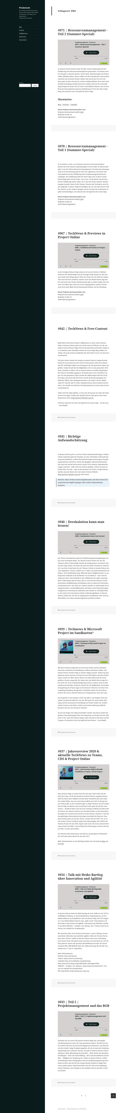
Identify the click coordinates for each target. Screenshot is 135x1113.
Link (81, 112)
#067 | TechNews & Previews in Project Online (81, 235)
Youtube (21, 30)
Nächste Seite (113, 1095)
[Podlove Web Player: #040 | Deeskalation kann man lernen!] (83, 542)
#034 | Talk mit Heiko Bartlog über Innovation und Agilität (80, 876)
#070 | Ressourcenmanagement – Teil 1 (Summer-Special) (83, 148)
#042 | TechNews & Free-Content (82, 328)
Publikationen (23, 33)
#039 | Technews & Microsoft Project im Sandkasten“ (80, 631)
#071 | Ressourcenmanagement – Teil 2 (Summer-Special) (83, 32)
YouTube (65, 105)
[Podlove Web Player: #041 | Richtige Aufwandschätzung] (83, 448)
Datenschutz (23, 40)
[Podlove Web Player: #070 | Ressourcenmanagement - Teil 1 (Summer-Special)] (83, 158)
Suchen (21, 83)
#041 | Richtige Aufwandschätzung (72, 438)
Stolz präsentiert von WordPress (76, 1109)
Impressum (22, 37)
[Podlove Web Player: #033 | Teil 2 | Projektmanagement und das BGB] (83, 1024)
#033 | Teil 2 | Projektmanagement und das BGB (83, 1004)
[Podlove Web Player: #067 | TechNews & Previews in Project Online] (83, 255)
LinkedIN (73, 105)
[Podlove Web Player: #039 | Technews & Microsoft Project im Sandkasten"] (83, 651)
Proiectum (24, 7)
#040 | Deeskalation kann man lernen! (81, 524)
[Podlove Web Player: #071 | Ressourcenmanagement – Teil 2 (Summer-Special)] (83, 52)
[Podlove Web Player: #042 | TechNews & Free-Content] (83, 336)
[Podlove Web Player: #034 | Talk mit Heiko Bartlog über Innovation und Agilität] (83, 897)
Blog (20, 27)
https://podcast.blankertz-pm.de (82, 398)
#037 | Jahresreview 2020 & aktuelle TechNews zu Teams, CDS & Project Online (80, 755)
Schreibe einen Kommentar (67, 417)
